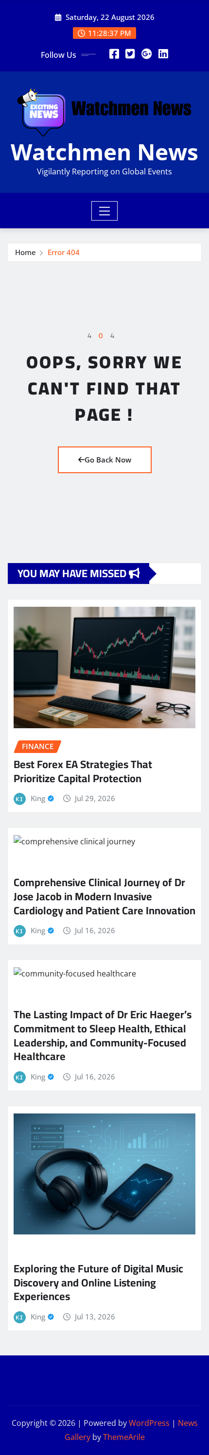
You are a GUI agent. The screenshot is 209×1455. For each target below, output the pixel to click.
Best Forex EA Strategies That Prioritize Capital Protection (83, 771)
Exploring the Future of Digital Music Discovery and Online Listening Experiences (98, 1282)
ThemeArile (124, 1437)
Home (25, 252)
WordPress (149, 1423)
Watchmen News (104, 152)
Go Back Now (108, 459)
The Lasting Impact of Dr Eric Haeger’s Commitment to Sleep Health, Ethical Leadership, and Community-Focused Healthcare (103, 1035)
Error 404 (64, 252)
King (38, 798)
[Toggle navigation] (104, 211)
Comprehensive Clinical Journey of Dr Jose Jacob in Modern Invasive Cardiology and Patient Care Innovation (104, 896)
